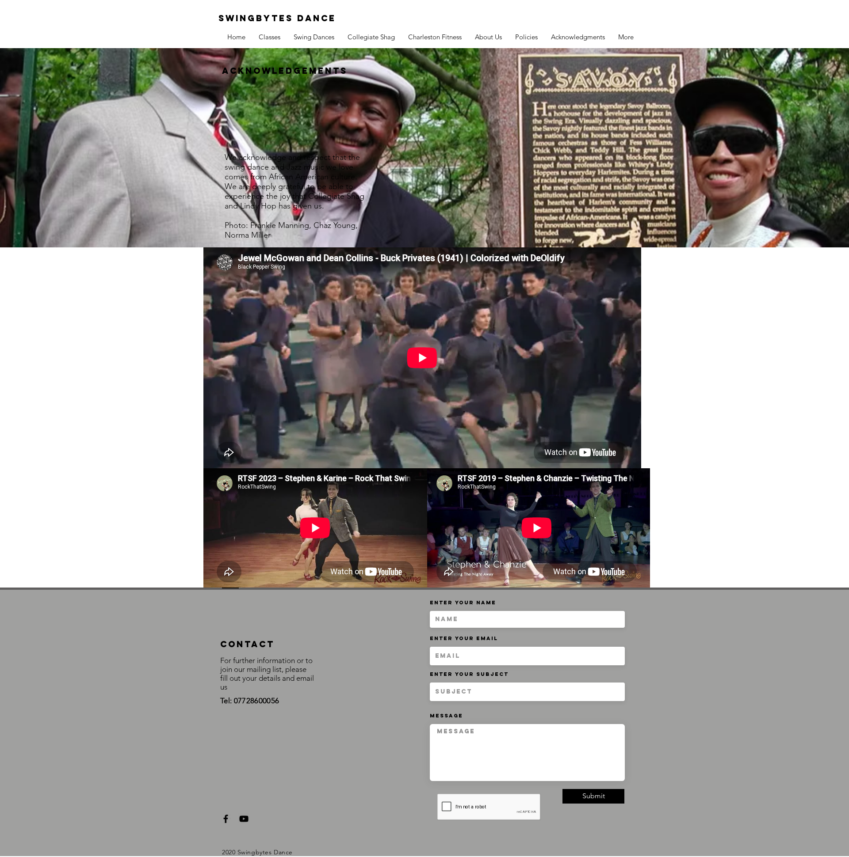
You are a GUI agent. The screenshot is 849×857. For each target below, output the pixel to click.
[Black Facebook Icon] (225, 818)
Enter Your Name (463, 602)
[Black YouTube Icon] (243, 818)
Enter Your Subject (469, 674)
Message (446, 715)
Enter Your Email (464, 638)
